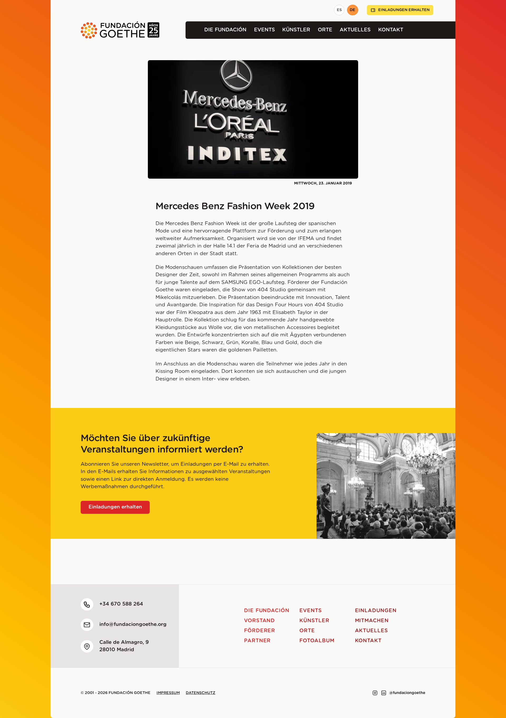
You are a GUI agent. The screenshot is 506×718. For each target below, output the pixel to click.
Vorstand (259, 620)
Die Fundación (225, 29)
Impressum (168, 693)
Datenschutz (200, 693)
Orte (325, 29)
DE (352, 10)
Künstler (296, 29)
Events (264, 29)
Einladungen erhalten (404, 10)
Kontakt (390, 29)
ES (339, 10)
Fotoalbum (316, 640)
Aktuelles (355, 29)
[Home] (105, 30)
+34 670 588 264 (121, 604)
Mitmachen (372, 620)
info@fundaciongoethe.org (133, 624)
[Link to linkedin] (384, 693)
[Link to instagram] (375, 693)
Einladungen (376, 610)
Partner (257, 640)
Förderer (259, 630)
